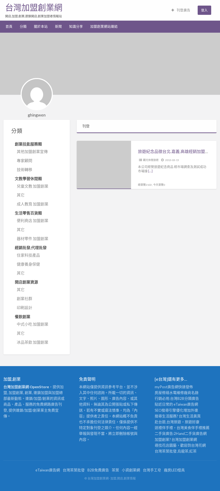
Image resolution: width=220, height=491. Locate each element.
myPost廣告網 (166, 387)
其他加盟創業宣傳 (32, 151)
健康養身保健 (28, 264)
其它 (20, 195)
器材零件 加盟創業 (32, 238)
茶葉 (115, 470)
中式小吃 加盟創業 (32, 324)
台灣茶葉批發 (166, 451)
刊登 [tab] (86, 126)
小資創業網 (131, 470)
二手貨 (190, 433)
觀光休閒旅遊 (151, 160)
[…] (150, 171)
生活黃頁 (193, 416)
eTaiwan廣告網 (186, 404)
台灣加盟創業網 (33, 7)
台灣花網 (198, 445)
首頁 (9, 26)
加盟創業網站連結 (104, 26)
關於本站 (41, 26)
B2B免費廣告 (98, 470)
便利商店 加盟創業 (32, 220)
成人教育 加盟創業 (32, 204)
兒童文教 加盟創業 (32, 186)
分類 (23, 26)
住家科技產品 (28, 255)
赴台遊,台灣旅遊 (168, 422)
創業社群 (24, 298)
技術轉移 (24, 169)
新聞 (58, 26)
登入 (204, 10)
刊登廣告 (183, 10)
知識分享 (76, 26)
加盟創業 (186, 439)
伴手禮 (196, 427)
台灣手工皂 (152, 470)
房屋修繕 (162, 392)
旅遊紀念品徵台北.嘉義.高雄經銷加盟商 (173, 151)
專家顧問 (24, 160)
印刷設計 (24, 307)
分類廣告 (191, 398)
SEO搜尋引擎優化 (169, 410)
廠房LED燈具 (174, 470)
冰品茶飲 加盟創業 (32, 342)
